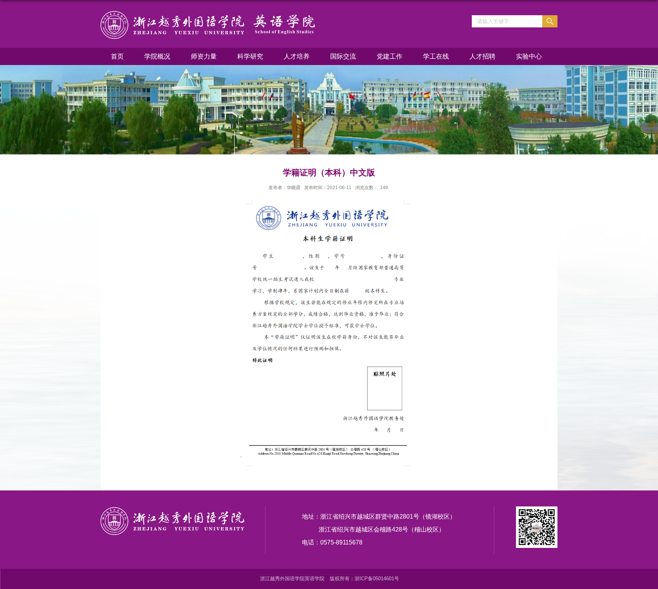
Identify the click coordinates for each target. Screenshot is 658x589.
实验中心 (529, 56)
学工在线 (436, 56)
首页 (117, 56)
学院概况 (157, 56)
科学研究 (250, 56)
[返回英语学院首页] (208, 24)
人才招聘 (482, 56)
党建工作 (389, 56)
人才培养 (297, 56)
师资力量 (204, 56)
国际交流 (343, 56)
